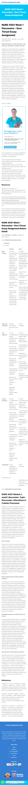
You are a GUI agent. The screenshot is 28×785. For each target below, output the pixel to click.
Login (14, 755)
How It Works (14, 753)
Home (14, 747)
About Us (14, 749)
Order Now (14, 757)
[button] (10, 147)
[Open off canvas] (25, 2)
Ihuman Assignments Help (11, 2)
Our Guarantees (14, 751)
